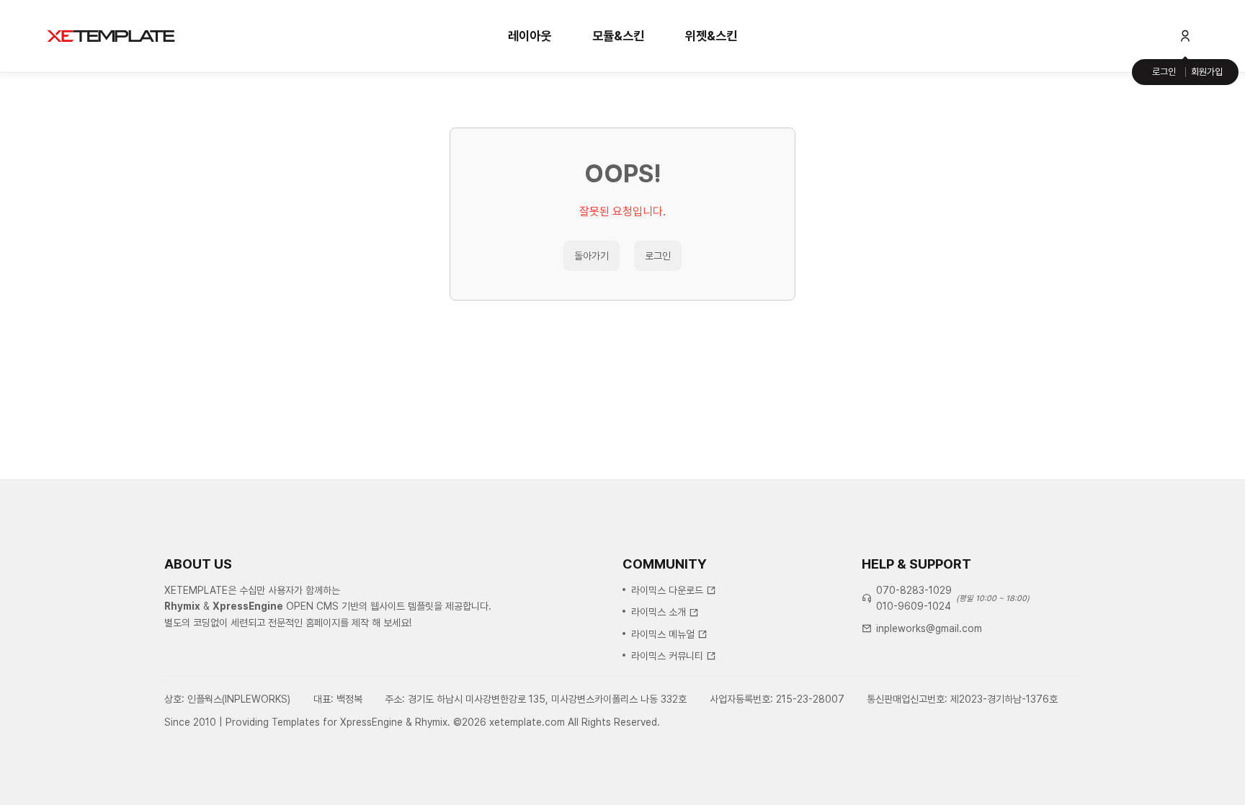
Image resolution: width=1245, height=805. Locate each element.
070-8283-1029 (914, 590)
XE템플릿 (111, 36)
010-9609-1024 (913, 606)
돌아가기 (591, 256)
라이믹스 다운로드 (667, 590)
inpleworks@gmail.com (929, 628)
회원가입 (1207, 71)
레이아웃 (529, 35)
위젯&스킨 (711, 35)
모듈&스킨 (618, 35)
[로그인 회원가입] (1185, 36)
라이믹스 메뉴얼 (663, 634)
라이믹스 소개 (658, 612)
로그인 (1164, 71)
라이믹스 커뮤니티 (667, 656)
